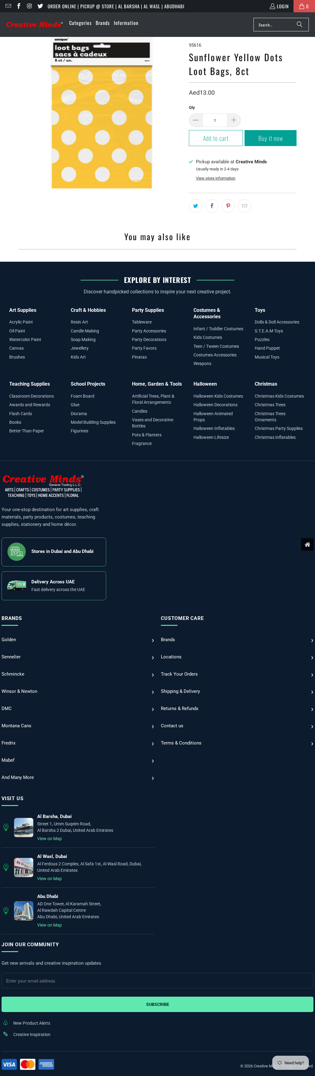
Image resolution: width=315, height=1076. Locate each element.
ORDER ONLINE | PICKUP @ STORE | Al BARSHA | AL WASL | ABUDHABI (116, 6)
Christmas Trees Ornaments (270, 416)
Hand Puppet (267, 348)
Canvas (16, 348)
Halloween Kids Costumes (218, 396)
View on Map (49, 838)
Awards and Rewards (29, 404)
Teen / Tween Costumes (216, 346)
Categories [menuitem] (80, 22)
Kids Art (78, 357)
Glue (75, 404)
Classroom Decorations (31, 396)
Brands (12, 618)
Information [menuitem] (126, 22)
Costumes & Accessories (207, 313)
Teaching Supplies (29, 384)
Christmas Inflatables (275, 437)
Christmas (266, 384)
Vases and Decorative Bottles (152, 422)
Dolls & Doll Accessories (277, 322)
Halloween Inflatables (214, 428)
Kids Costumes (207, 337)
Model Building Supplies (93, 422)
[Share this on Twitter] (195, 206)
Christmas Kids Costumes (279, 396)
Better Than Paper (26, 430)
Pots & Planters (146, 434)
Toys (260, 310)
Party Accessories (149, 330)
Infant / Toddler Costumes (218, 328)
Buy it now (270, 138)
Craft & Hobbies (88, 310)
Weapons (202, 363)
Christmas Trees (270, 404)
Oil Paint (17, 330)
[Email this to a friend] (244, 206)
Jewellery (80, 348)
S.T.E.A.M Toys (269, 330)
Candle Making (85, 330)
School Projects (88, 384)
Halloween (205, 384)
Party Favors (144, 348)
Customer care (182, 618)
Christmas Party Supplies (279, 428)
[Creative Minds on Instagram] (29, 6)
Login (283, 6)
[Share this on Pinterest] (228, 206)
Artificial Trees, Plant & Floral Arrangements (153, 399)
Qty (192, 107)
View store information (215, 178)
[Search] (299, 24)
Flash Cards (20, 413)
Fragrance (142, 443)
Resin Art (79, 322)
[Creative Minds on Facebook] (18, 6)
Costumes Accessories (215, 354)
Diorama (79, 413)
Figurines (79, 430)
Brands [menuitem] (103, 22)
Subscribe (157, 1004)
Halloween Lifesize (211, 437)
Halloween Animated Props (213, 416)
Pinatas (139, 357)
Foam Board (82, 396)
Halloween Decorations (215, 404)
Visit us (12, 798)
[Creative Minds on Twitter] (40, 6)
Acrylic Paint (21, 322)
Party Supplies (148, 310)
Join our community (30, 944)
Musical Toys (267, 357)
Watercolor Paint (25, 339)
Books (15, 422)
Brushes (17, 357)
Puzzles (262, 339)
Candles (139, 411)
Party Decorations (149, 339)
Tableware (142, 322)
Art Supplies (22, 310)
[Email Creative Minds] (8, 6)
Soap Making (83, 339)
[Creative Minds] (34, 25)
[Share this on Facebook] (212, 206)
